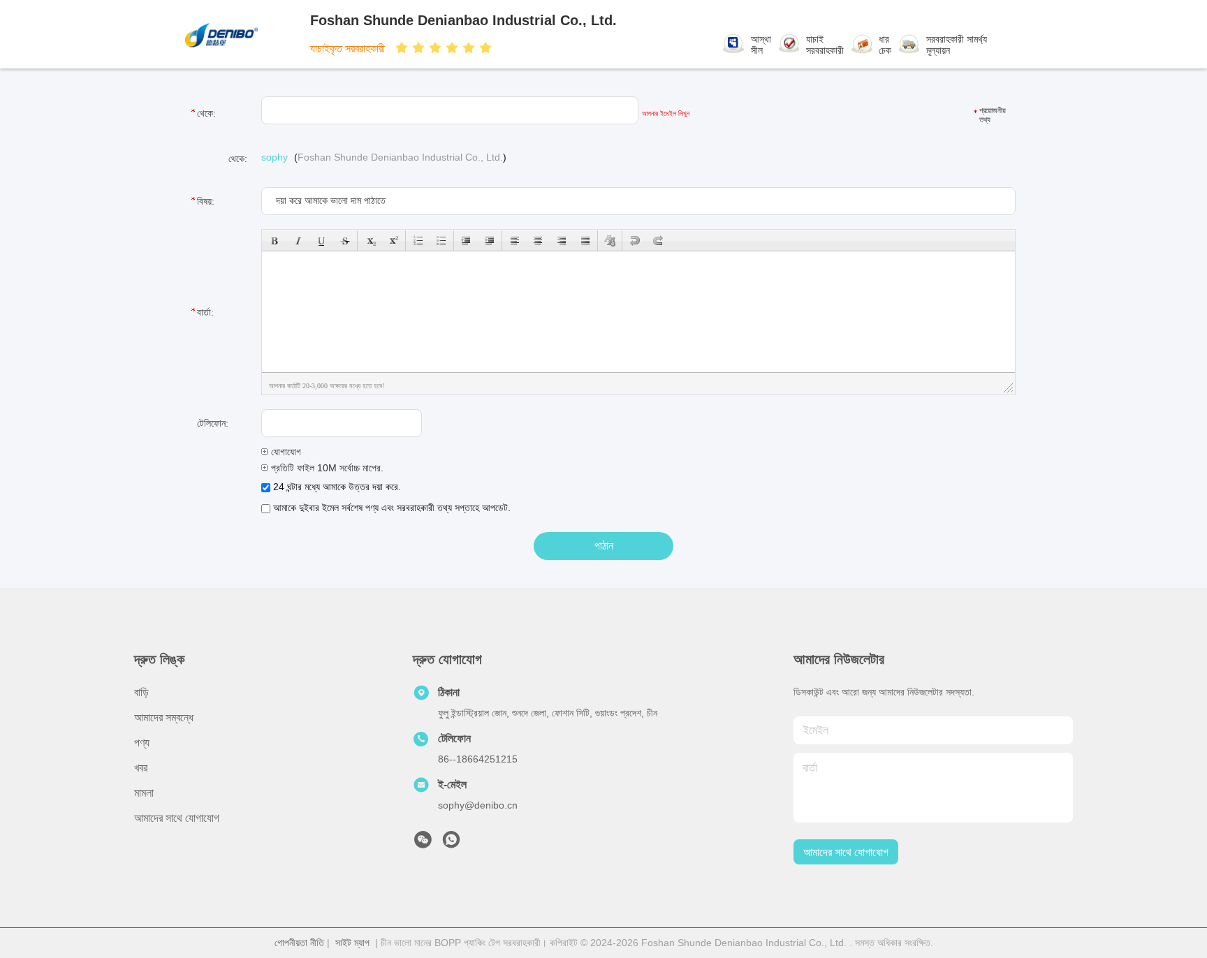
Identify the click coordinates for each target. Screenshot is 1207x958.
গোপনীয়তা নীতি (299, 942)
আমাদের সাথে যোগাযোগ (176, 818)
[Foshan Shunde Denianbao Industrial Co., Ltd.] (245, 34)
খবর (140, 768)
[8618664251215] (451, 843)
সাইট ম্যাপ (352, 942)
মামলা (144, 793)
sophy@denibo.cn (478, 805)
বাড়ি (141, 692)
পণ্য (141, 743)
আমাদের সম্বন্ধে (163, 717)
